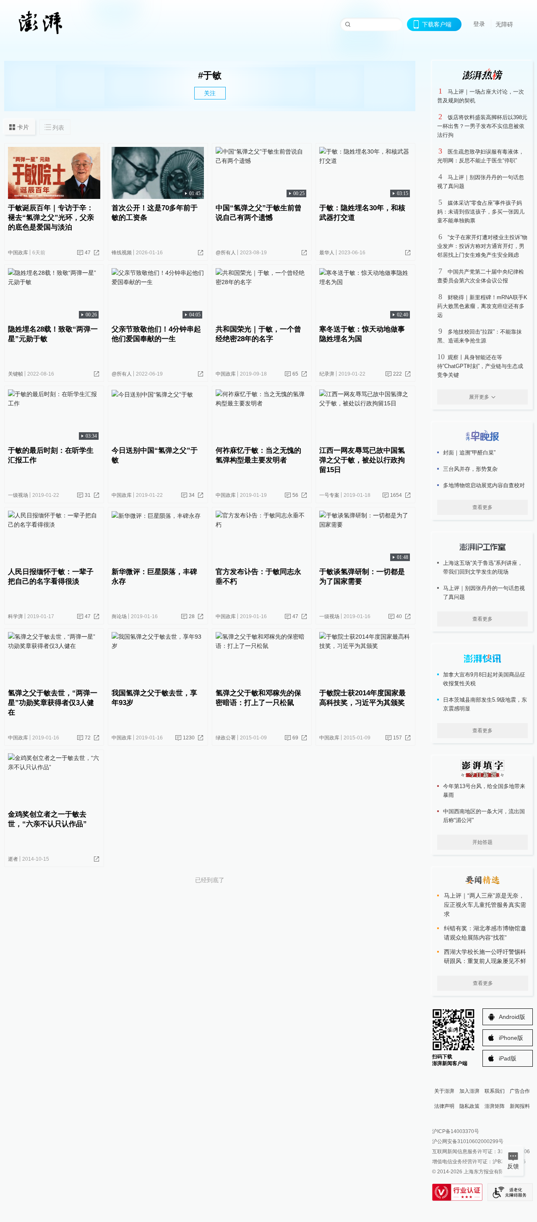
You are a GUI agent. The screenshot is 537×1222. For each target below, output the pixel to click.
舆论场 (119, 616)
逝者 (13, 859)
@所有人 (226, 253)
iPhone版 (511, 1037)
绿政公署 (226, 738)
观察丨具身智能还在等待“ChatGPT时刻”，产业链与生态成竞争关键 (480, 366)
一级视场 (18, 495)
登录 (479, 24)
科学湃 (15, 616)
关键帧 (15, 374)
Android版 (512, 1016)
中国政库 (18, 253)
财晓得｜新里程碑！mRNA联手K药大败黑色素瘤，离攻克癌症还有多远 (482, 306)
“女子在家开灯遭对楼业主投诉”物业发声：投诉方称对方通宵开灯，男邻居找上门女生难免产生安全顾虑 (482, 246)
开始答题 (482, 842)
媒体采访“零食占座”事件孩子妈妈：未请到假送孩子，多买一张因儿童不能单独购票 (480, 212)
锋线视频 (122, 253)
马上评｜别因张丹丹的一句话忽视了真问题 (484, 592)
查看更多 (482, 507)
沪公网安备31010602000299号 (467, 1141)
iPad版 (507, 1058)
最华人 (326, 253)
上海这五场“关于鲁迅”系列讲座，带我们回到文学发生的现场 (483, 567)
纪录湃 (326, 374)
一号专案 (329, 495)
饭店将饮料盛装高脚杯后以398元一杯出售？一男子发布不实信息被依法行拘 (482, 126)
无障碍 (504, 24)
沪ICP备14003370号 (455, 1131)
